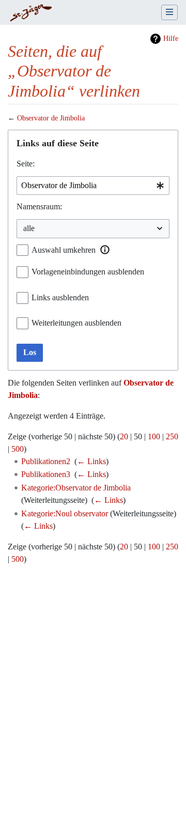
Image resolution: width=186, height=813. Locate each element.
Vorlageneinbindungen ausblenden (88, 271)
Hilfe (170, 38)
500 (17, 448)
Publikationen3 (45, 474)
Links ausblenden (60, 297)
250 (172, 436)
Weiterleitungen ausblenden (76, 322)
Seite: (26, 163)
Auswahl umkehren (64, 250)
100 (154, 436)
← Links (91, 461)
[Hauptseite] (30, 13)
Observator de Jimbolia (51, 118)
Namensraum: (39, 206)
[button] (105, 249)
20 (124, 436)
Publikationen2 (45, 461)
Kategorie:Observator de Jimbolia (76, 487)
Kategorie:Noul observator (64, 513)
